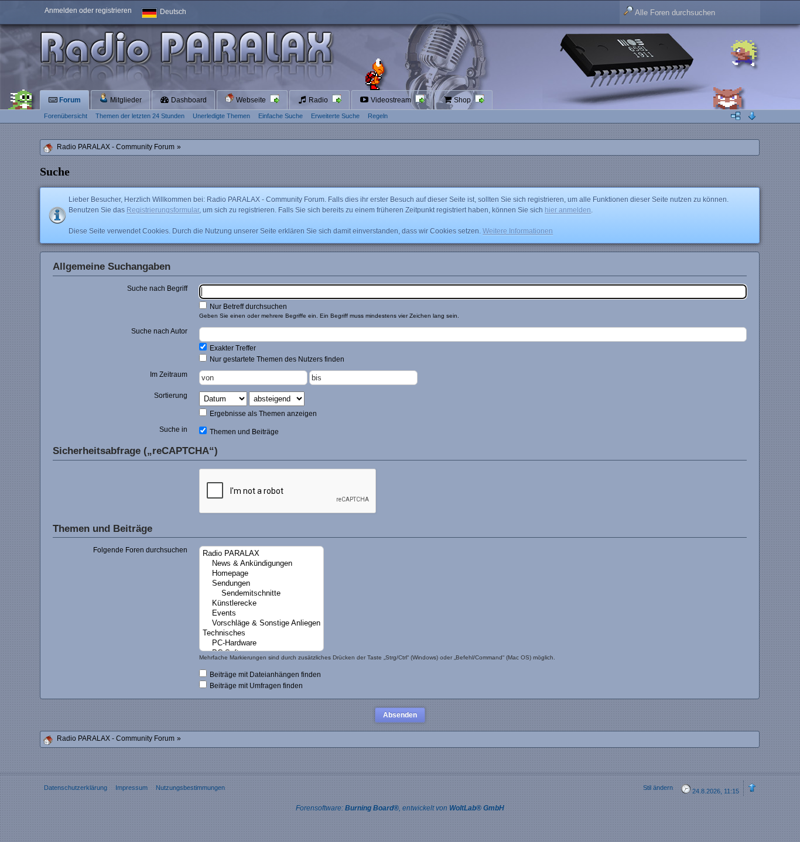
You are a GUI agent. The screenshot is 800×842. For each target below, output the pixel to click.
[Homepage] (261, 574)
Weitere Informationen (518, 231)
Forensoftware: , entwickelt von (400, 808)
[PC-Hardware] (261, 643)
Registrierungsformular (163, 210)
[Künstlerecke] (261, 604)
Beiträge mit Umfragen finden (255, 686)
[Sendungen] (261, 584)
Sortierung (170, 395)
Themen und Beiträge (243, 432)
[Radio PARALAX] (261, 554)
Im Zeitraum (168, 374)
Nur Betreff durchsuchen (247, 307)
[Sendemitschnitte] (261, 594)
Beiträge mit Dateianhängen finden (264, 675)
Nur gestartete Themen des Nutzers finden (276, 359)
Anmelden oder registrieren (88, 10)
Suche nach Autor (159, 331)
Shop (462, 100)
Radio (318, 100)
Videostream (391, 100)
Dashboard (188, 100)
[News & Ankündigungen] (261, 564)
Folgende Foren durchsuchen (140, 550)
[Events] (261, 613)
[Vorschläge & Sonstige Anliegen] (261, 623)
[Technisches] (261, 633)
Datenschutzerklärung (75, 787)
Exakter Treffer (232, 348)
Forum (69, 100)
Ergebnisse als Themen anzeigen (262, 414)
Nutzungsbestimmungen (190, 787)
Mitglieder (125, 100)
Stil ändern (658, 787)
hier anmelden (568, 210)
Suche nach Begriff (157, 288)
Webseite (251, 100)
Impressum (131, 787)
